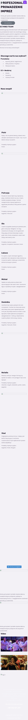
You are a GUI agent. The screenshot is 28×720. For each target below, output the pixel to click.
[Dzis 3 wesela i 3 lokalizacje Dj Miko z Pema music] (14, 550)
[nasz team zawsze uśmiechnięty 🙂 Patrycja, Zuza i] (14, 522)
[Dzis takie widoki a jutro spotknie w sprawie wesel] (14, 516)
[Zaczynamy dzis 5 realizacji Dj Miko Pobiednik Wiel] (14, 488)
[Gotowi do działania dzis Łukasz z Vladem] (14, 499)
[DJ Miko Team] (6, 2)
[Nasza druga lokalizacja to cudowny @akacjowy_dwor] (14, 543)
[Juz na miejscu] (14, 526)
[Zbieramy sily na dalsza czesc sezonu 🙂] (14, 496)
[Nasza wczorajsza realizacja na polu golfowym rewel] (14, 465)
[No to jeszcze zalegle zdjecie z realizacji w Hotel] (14, 510)
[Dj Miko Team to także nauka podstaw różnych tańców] (14, 458)
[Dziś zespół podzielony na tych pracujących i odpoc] (14, 504)
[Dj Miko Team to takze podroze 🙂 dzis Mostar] (14, 493)
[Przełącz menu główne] (25, 2)
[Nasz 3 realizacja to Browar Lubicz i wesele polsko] (14, 477)
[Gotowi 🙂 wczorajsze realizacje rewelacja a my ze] (14, 471)
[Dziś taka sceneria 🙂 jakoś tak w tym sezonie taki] (14, 562)
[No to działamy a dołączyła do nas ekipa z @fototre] (14, 537)
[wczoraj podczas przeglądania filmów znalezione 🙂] (14, 556)
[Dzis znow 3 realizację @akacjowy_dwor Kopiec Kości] (14, 531)
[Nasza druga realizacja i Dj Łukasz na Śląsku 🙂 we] (14, 482)
